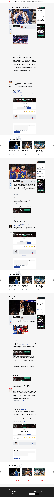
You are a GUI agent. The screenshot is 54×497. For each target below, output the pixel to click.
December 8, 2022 (23, 366)
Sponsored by (14, 229)
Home (16, 1)
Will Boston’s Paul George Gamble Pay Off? (17, 92)
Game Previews (23, 1)
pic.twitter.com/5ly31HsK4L (29, 191)
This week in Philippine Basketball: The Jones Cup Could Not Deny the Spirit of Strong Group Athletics (24, 93)
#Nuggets (16, 216)
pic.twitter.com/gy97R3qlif (24, 200)
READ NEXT (10, 222)
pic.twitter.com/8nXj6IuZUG (26, 356)
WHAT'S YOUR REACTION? (17, 244)
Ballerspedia (29, 1)
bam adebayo (21, 438)
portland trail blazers (24, 250)
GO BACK (12, 4)
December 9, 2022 (24, 192)
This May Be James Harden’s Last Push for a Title (18, 95)
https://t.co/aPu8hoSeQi (31, 415)
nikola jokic (21, 250)
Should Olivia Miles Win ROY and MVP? (17, 91)
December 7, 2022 (23, 55)
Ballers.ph (18, 90)
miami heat (26, 438)
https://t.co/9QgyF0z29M (30, 222)
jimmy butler (24, 438)
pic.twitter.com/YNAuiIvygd (28, 399)
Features (19, 1)
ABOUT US (32, 1)
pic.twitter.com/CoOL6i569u (24, 404)
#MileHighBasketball (24, 222)
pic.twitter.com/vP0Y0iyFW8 (24, 339)
